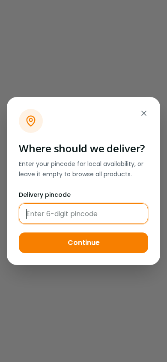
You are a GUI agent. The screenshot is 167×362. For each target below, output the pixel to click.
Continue (84, 242)
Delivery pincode (45, 194)
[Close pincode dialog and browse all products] (144, 113)
